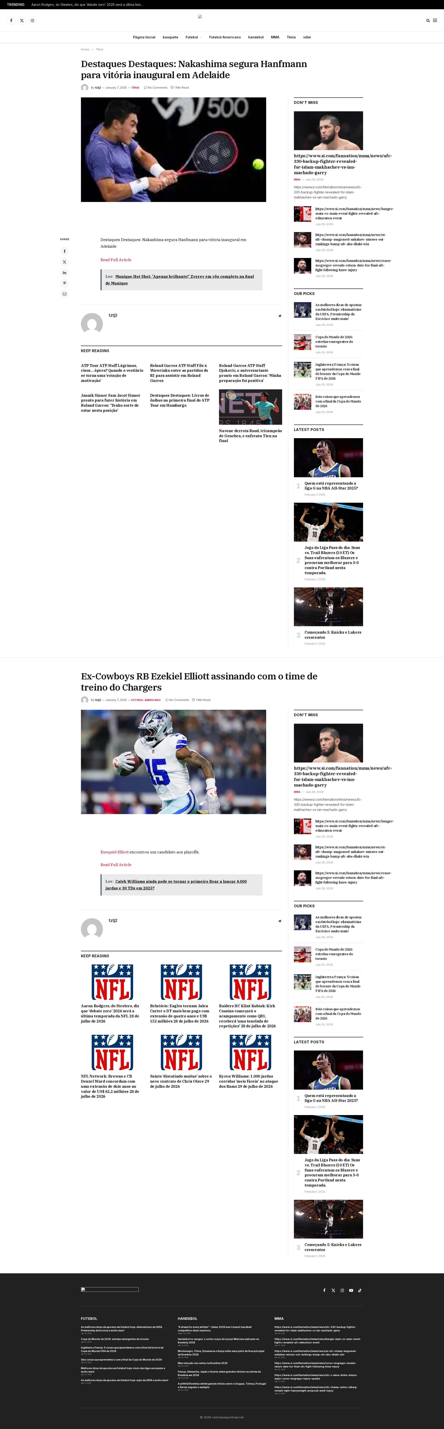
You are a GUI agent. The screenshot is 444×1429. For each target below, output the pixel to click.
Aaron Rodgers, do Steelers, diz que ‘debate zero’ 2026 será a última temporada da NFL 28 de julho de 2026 (89, 4)
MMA (275, 37)
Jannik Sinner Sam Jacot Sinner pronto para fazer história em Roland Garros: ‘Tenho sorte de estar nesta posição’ (110, 403)
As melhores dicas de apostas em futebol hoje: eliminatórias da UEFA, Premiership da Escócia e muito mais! (338, 312)
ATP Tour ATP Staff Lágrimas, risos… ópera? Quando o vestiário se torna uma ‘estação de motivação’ (112, 373)
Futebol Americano (225, 37)
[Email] (64, 293)
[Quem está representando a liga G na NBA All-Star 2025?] (328, 457)
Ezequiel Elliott (115, 852)
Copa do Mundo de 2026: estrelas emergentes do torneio (334, 341)
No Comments (158, 87)
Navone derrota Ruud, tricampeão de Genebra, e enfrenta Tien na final (250, 435)
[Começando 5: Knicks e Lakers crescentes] (328, 606)
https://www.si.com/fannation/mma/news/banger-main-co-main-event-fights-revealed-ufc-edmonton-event (354, 213)
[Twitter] (64, 261)
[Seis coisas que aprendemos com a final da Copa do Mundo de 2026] (302, 402)
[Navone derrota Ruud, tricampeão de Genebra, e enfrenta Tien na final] (250, 407)
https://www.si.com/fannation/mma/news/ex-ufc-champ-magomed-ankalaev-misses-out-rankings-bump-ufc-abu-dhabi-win (350, 239)
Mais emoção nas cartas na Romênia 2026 (203, 1363)
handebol (256, 37)
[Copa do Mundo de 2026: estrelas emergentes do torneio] (302, 342)
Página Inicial (144, 37)
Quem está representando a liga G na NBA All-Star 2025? (331, 486)
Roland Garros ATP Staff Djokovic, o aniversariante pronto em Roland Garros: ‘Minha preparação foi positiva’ (250, 373)
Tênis (291, 37)
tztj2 (98, 87)
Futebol (192, 37)
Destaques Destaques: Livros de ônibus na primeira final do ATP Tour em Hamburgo (180, 400)
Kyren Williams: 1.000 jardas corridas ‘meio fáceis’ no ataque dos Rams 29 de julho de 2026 (248, 1081)
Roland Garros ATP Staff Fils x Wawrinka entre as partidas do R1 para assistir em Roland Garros (179, 373)
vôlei (307, 37)
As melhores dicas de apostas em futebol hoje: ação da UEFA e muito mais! (124, 1380)
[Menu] (435, 20)
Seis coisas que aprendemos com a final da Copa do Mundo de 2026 (338, 401)
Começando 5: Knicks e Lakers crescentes (333, 635)
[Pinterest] (64, 283)
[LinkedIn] (64, 272)
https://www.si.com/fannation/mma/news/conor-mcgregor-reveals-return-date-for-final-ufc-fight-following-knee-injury (353, 265)
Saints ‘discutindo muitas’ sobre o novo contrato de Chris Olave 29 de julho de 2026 (181, 1081)
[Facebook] (64, 251)
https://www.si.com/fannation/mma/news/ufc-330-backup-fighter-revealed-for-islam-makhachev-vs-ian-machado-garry (328, 164)
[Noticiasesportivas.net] (222, 20)
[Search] (428, 20)
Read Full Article (116, 259)
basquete (170, 37)
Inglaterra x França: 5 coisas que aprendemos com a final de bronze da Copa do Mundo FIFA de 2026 (338, 372)
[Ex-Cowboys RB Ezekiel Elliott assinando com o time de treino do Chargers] (181, 775)
